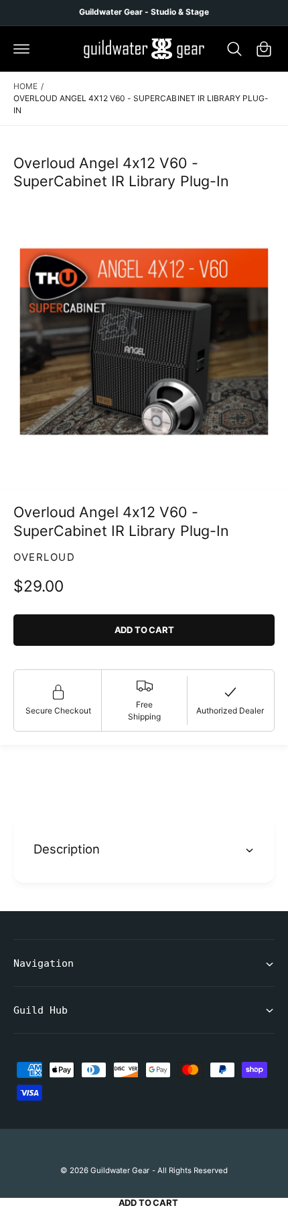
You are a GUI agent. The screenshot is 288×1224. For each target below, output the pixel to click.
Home (25, 86)
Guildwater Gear (119, 1170)
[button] (21, 49)
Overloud (44, 557)
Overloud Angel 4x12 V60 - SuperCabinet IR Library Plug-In (141, 104)
